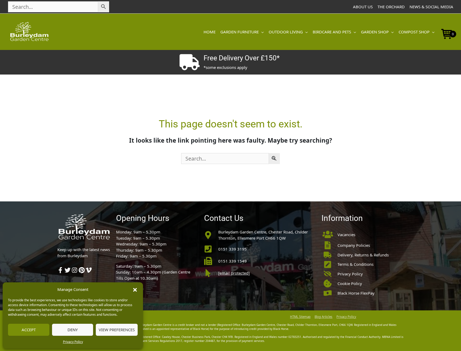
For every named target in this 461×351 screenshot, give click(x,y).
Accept (29, 329)
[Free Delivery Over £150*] (189, 62)
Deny (72, 329)
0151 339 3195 (232, 249)
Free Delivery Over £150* (242, 58)
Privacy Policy (73, 342)
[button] (135, 289)
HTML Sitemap (300, 317)
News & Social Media (431, 6)
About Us (363, 6)
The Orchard (391, 6)
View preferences (117, 329)
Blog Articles (323, 317)
